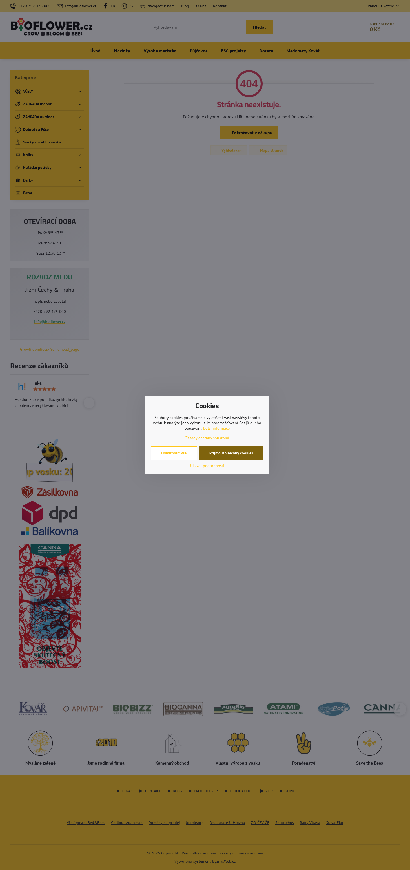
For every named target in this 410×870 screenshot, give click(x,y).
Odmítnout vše (174, 453)
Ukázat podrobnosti (207, 465)
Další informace (216, 428)
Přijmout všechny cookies (231, 453)
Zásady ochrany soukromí (207, 437)
